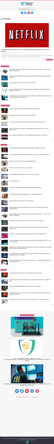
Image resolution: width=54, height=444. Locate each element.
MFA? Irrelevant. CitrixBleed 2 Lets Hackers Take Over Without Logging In (28, 135)
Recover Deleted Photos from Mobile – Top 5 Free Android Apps (25, 194)
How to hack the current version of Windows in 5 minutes (24, 108)
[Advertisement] (27, 410)
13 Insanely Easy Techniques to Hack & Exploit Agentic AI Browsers (26, 220)
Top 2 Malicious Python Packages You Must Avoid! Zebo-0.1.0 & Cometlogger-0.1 (29, 299)
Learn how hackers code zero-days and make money (22, 115)
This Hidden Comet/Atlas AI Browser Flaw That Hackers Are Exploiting (27, 122)
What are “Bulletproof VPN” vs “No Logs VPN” (20, 167)
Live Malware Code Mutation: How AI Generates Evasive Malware (25, 273)
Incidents (15, 53)
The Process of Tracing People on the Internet (21, 200)
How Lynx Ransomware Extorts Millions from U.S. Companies (25, 286)
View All (51, 101)
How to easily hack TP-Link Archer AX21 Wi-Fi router (22, 82)
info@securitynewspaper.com (23, 396)
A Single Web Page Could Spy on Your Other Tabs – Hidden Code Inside (27, 148)
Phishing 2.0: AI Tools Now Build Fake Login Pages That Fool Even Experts (28, 233)
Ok (27, 441)
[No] (52, 440)
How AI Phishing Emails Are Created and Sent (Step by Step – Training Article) (29, 154)
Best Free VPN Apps (14, 181)
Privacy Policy (34, 396)
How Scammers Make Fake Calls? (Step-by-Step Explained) (24, 174)
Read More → (49, 59)
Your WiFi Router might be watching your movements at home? (25, 187)
